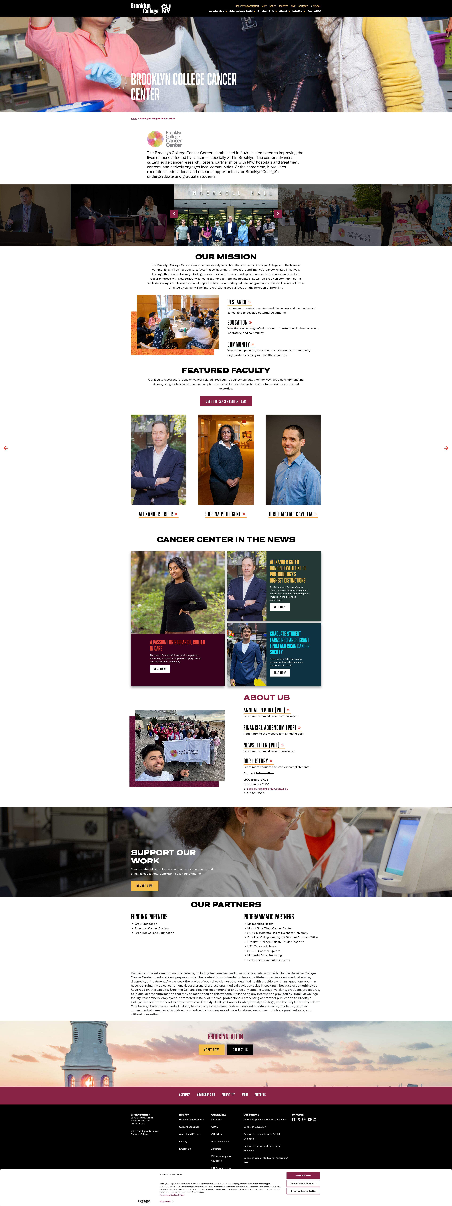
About (283, 11)
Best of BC (314, 11)
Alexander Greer (156, 514)
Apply (273, 6)
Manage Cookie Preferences (302, 1183)
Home (134, 118)
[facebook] (293, 1119)
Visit (264, 6)
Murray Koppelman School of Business (265, 1119)
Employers (185, 1148)
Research (237, 302)
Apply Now (211, 1050)
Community (239, 344)
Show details (165, 1201)
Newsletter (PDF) (262, 745)
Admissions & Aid (241, 11)
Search (317, 6)
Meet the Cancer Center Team (226, 401)
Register (283, 6)
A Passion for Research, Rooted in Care (177, 645)
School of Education (255, 1126)
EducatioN (238, 322)
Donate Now (144, 886)
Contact (303, 6)
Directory (216, 1119)
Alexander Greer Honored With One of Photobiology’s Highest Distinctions (288, 571)
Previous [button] (174, 214)
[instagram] (304, 1119)
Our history (256, 761)
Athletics (216, 1148)
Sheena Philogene (223, 514)
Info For (297, 11)
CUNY (214, 1126)
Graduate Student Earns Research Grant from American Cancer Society (290, 642)
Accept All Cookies (303, 1176)
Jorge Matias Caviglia (290, 514)
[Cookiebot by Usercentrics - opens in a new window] (144, 1201)
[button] (6, 448)
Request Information (247, 6)
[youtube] (309, 1119)
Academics (216, 11)
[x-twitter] (299, 1119)
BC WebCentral (220, 1141)
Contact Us (240, 1049)
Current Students (189, 1126)
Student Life (266, 11)
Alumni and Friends (190, 1134)
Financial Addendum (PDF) (270, 727)
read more (160, 669)
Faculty (183, 1141)
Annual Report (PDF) (265, 710)
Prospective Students (191, 1119)
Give (293, 6)
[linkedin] (315, 1119)
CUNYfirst (217, 1134)
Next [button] (278, 214)
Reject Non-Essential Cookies (303, 1191)
